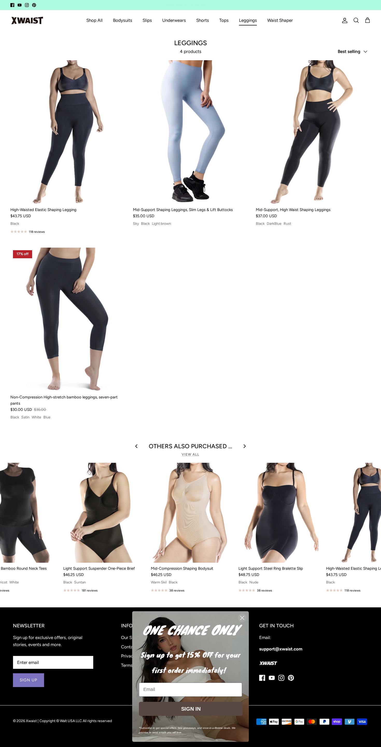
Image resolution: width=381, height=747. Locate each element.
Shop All (94, 20)
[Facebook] (12, 5)
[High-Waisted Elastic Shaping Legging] (67, 132)
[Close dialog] (242, 617)
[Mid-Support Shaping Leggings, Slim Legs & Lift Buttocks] (190, 132)
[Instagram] (27, 5)
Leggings (248, 20)
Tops (224, 20)
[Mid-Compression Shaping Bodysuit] (191, 513)
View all (190, 454)
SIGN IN (191, 709)
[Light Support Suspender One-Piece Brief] (103, 513)
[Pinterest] (34, 5)
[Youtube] (20, 5)
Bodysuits (122, 20)
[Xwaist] (27, 20)
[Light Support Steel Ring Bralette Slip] (278, 513)
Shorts (202, 20)
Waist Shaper (280, 20)
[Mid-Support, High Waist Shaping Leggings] (313, 132)
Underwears (174, 20)
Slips (147, 20)
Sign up (28, 680)
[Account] (344, 20)
